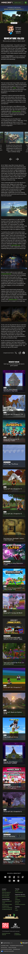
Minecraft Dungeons (6, 894)
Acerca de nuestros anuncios (6, 949)
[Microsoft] (24, 943)
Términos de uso (4, 947)
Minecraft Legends (5, 895)
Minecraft (4, 890)
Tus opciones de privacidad (8, 951)
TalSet (14, 88)
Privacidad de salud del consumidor (16, 945)
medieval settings (16, 111)
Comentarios (17, 899)
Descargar (17, 902)
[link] (5, 877)
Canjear (16, 910)
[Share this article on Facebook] (24, 353)
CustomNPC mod (15, 245)
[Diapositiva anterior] (10, 159)
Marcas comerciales (12, 947)
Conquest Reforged (6, 274)
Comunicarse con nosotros (20, 904)
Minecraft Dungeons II (6, 892)
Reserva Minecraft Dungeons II (13, 9)
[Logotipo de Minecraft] (7, 3)
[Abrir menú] (25, 2)
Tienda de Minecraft (19, 892)
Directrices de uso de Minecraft (6, 934)
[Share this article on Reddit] (20, 353)
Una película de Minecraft (7, 909)
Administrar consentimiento (18, 934)
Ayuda (16, 897)
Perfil (16, 908)
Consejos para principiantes (20, 896)
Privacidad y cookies (5, 945)
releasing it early (13, 299)
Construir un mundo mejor (7, 907)
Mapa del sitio (17, 901)
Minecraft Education (6, 897)
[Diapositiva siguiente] (17, 159)
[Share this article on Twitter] (16, 353)
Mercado (16, 890)
